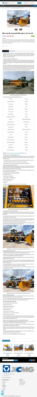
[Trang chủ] (5, 3)
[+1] (7, 46)
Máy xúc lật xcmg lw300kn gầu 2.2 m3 (19, 353)
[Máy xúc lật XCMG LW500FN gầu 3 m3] (7, 347)
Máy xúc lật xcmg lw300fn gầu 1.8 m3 (30, 353)
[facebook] (30, 360)
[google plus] (34, 360)
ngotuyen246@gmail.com (7, 377)
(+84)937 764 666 (6, 375)
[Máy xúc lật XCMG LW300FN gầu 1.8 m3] (29, 347)
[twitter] (32, 360)
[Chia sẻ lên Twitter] (5, 46)
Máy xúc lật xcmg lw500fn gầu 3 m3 (8, 353)
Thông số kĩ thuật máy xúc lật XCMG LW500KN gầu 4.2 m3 (17, 153)
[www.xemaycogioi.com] (18, 368)
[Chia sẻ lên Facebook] (3, 46)
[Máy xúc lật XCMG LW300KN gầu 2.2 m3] (18, 347)
